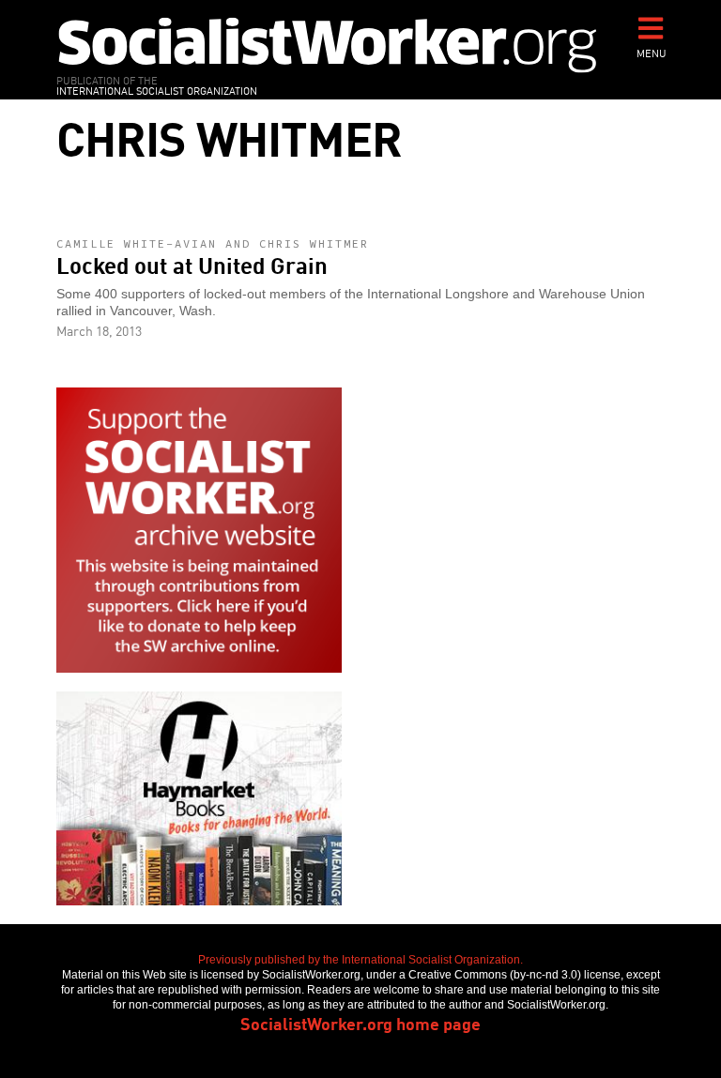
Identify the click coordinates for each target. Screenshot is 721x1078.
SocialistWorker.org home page (360, 1022)
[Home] (327, 44)
